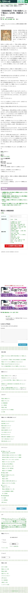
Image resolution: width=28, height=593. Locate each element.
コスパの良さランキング (6, 432)
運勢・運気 (23, 230)
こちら (2, 179)
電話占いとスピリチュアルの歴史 (8, 483)
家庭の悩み (7, 312)
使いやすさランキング (5, 434)
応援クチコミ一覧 (4, 573)
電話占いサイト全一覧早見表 (7, 468)
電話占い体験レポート (5, 398)
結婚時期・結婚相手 (15, 230)
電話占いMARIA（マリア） (6, 375)
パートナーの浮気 (14, 232)
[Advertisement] (14, 270)
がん (9, 518)
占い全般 (3, 411)
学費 (3, 312)
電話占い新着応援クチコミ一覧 (8, 489)
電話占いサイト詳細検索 (7, 470)
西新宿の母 (13, 527)
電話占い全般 (4, 407)
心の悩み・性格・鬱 (15, 238)
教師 (15, 525)
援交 (12, 525)
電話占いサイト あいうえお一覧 (8, 461)
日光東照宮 (18, 525)
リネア (3, 17)
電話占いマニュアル (5, 400)
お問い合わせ (4, 502)
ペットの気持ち (23, 234)
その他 (12, 242)
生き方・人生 (13, 239)
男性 (16, 219)
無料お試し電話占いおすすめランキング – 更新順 (11, 457)
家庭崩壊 (7, 523)
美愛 (10, 527)
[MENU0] (26, 1)
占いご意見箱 (4, 405)
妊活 (4, 523)
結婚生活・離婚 (14, 234)
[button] (13, 308)
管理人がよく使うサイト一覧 (7, 466)
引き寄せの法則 (18, 523)
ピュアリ (22, 518)
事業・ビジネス (22, 225)
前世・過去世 (13, 229)
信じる (4, 539)
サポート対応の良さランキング (7, 438)
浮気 (24, 525)
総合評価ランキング (5, 423)
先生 (17, 519)
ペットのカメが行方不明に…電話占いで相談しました (11, 380)
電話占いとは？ (5, 476)
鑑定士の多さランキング (6, 425)
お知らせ (6, 518)
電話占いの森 (5, 1)
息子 (14, 312)
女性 (12, 219)
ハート (17, 518)
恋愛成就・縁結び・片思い (16, 228)
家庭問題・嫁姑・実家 (15, 223)
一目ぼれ (6, 519)
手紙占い (10, 525)
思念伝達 (23, 523)
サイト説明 (3, 497)
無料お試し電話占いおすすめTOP (8, 452)
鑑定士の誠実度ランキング (6, 430)
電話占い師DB (4, 571)
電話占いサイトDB (5, 569)
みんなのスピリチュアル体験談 (7, 409)
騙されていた (5, 528)
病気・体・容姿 (22, 239)
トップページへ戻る (5, 584)
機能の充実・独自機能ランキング (7, 436)
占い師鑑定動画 (4, 402)
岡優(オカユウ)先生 (5, 156)
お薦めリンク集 (4, 582)
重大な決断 (21, 527)
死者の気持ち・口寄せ (15, 237)
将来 (14, 523)
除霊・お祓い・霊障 (15, 233)
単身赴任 (23, 520)
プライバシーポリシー (5, 575)
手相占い (6, 525)
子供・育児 (4, 19)
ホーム (2, 4)
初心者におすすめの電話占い (7, 463)
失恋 (14, 521)
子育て (17, 312)
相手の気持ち (5, 527)
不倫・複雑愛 (13, 226)
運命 (17, 527)
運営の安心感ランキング (6, 441)
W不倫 (2, 518)
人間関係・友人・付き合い (16, 221)
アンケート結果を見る (14, 546)
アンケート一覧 (4, 547)
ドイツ (15, 518)
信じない (5, 542)
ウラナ (2, 153)
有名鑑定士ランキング (5, 427)
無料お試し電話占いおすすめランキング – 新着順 (11, 455)
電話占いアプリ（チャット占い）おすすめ (10, 459)
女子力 (18, 521)
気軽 (21, 525)
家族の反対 (11, 523)
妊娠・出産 (13, 235)
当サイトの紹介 (4, 566)
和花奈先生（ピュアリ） (6, 377)
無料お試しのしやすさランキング (7, 421)
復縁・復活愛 (13, 225)
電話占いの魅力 (5, 478)
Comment (3, 328)
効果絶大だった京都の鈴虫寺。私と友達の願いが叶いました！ (13, 383)
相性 (12, 241)
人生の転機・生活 (11, 19)
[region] (14, 305)
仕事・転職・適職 (22, 226)
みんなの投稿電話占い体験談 (11, 4)
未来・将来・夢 (18, 241)
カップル (12, 518)
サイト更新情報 (4, 500)
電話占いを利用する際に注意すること (9, 480)
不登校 (11, 519)
